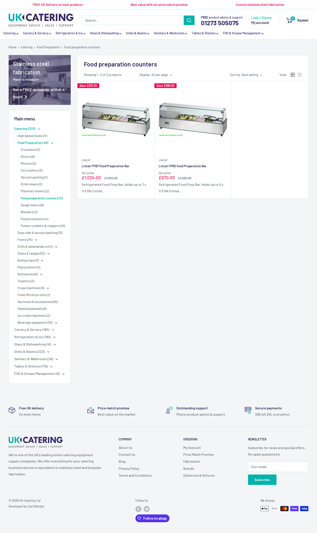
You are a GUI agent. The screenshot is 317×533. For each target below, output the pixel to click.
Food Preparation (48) (33, 143)
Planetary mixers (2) (35, 191)
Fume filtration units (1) (33, 295)
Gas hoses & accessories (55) (37, 302)
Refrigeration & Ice (69, 33)
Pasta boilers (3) (28, 267)
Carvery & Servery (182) (32, 329)
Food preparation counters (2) (42, 198)
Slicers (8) (28, 156)
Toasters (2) (25, 281)
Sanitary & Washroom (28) (34, 359)
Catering (9, 33)
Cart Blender (36, 506)
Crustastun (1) (30, 149)
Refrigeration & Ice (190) (32, 337)
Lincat (86, 160)
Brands (188, 468)
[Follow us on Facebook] (138, 509)
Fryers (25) (25, 239)
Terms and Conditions (135, 475)
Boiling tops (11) (28, 260)
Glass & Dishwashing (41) (33, 344)
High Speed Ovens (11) (32, 136)
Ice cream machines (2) (33, 315)
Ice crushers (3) (31, 170)
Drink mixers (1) (31, 184)
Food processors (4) (34, 219)
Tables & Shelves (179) (31, 366)
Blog (122, 461)
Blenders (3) (29, 212)
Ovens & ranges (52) (31, 253)
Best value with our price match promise (159, 4)
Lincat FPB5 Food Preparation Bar (183, 166)
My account (260, 22)
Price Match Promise (198, 454)
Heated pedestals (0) (31, 309)
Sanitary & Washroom (169, 33)
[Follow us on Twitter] (147, 509)
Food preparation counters (82, 47)
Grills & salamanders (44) (35, 246)
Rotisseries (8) (27, 274)
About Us (125, 447)
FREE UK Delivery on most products (58, 4)
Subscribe (262, 480)
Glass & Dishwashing (104, 33)
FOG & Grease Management (242, 33)
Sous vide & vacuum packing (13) (39, 233)
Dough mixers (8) (32, 205)
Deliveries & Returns (199, 475)
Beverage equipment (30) (35, 322)
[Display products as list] (300, 75)
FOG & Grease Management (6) (37, 373)
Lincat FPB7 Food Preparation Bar (105, 166)
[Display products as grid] (293, 75)
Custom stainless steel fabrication (260, 4)
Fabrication (191, 461)
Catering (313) (25, 128)
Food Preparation (48, 47)
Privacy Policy (129, 468)
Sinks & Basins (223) (29, 351)
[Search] (189, 20)
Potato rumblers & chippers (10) (43, 226)
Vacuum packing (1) (34, 177)
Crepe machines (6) (31, 288)
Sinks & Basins (136, 33)
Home (13, 47)
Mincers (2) (28, 163)
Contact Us (127, 454)
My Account (192, 447)
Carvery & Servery (35, 33)
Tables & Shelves (203, 33)
